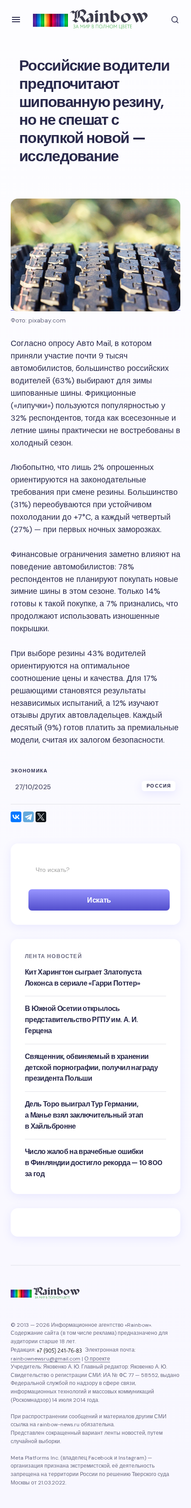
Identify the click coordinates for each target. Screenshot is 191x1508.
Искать (99, 900)
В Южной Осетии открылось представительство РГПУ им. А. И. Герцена (81, 1019)
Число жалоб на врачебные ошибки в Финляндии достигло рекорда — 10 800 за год (93, 1162)
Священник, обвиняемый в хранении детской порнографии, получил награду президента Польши (91, 1067)
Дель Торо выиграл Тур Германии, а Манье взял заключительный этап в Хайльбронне (84, 1115)
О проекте (97, 1358)
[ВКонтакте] (16, 817)
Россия (159, 786)
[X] (41, 817)
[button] (16, 19)
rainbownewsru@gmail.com (45, 1358)
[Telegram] (28, 817)
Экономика (29, 771)
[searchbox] (95, 870)
